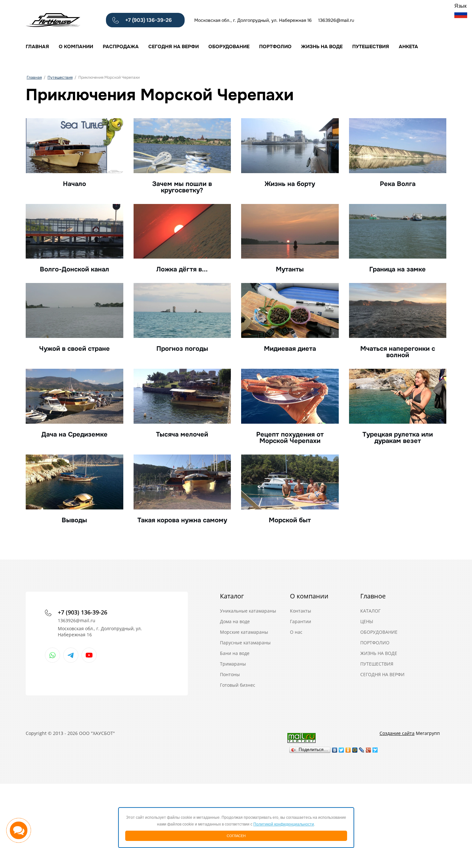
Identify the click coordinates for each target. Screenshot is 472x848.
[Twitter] (341, 748)
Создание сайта (397, 733)
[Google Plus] (368, 748)
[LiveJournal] (361, 748)
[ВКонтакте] (334, 748)
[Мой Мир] (355, 748)
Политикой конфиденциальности (283, 824)
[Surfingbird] (375, 748)
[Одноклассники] (348, 748)
